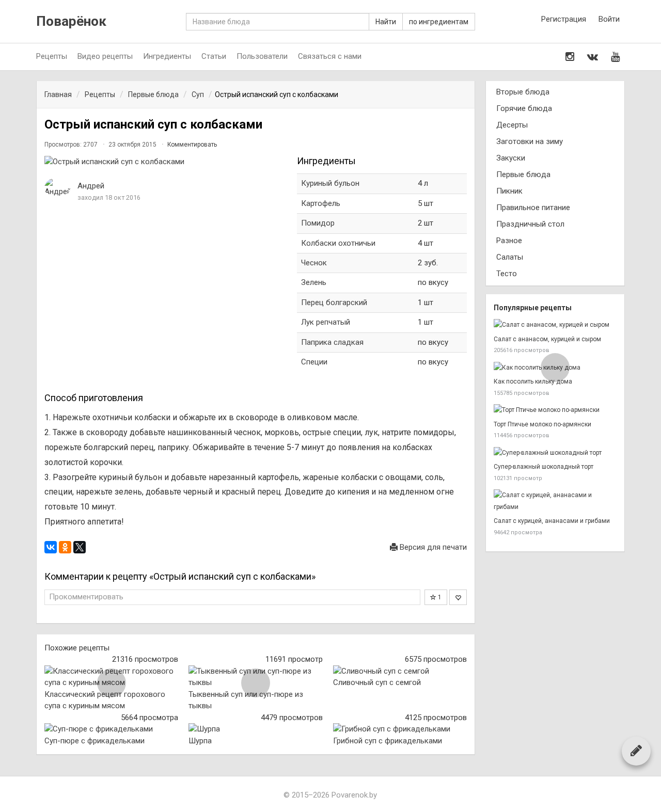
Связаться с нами (329, 56)
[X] (79, 547)
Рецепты (51, 56)
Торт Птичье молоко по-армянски (542, 424)
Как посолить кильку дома (533, 381)
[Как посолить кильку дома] (555, 368)
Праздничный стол (530, 224)
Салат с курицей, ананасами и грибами (552, 520)
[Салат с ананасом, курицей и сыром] (555, 325)
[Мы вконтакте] (592, 56)
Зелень (313, 282)
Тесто (506, 273)
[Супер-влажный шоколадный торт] (555, 453)
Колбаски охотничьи (338, 243)
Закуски (510, 158)
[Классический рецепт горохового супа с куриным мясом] (111, 677)
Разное (509, 240)
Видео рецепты (105, 56)
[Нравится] (458, 597)
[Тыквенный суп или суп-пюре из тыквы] (255, 677)
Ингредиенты (167, 56)
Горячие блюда (524, 108)
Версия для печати (432, 547)
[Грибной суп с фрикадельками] (400, 729)
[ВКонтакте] (50, 547)
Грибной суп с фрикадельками (387, 740)
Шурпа (200, 740)
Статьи (213, 56)
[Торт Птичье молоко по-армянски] (555, 410)
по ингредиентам (438, 22)
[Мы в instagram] (569, 56)
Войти (609, 19)
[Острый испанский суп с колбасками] (165, 162)
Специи (314, 362)
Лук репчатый (325, 322)
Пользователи (262, 56)
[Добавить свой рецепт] (636, 751)
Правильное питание (533, 207)
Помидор (318, 223)
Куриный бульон (330, 183)
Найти (385, 22)
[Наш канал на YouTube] (615, 56)
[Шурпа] (255, 729)
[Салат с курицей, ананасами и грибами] (555, 501)
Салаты (509, 257)
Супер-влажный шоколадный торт (543, 466)
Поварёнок (71, 21)
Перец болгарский (334, 302)
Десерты (512, 125)
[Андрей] (57, 188)
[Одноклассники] (65, 547)
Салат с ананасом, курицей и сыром (547, 339)
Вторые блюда (522, 92)
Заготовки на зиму (529, 141)
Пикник (509, 191)
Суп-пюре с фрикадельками (94, 740)
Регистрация (563, 19)
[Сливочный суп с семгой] (400, 671)
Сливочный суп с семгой (377, 682)
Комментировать (192, 144)
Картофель (320, 203)
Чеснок (314, 262)
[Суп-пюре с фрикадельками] (111, 729)
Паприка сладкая (332, 342)
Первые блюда (523, 174)
